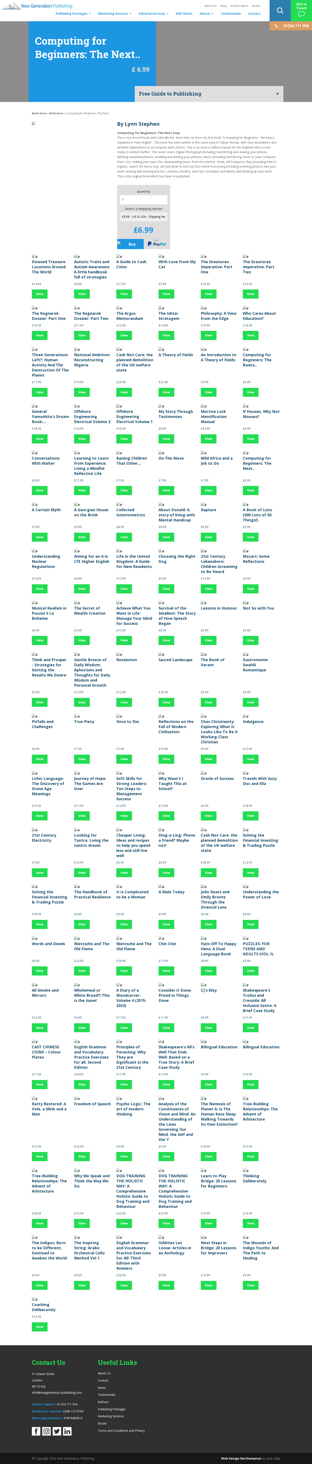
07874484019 (73, 1418)
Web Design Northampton (241, 1458)
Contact (254, 13)
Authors (103, 1402)
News (102, 1388)
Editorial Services (152, 13)
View (39, 294)
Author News (239, 6)
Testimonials (231, 13)
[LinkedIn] (67, 1434)
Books (256, 6)
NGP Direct (184, 13)
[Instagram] (46, 1434)
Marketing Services (113, 13)
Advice (205, 13)
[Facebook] (36, 1434)
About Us (211, 6)
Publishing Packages (71, 13)
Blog (224, 6)
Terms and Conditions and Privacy (121, 1431)
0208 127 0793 (73, 1411)
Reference (56, 113)
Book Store (39, 113)
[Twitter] (57, 1434)
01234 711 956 (67, 1404)
